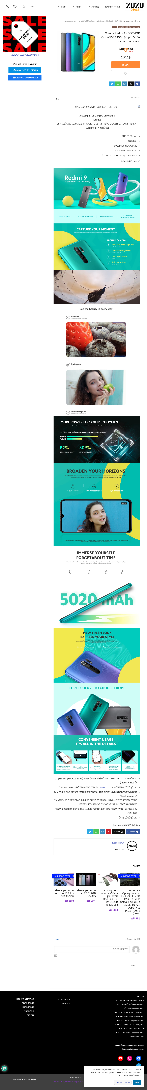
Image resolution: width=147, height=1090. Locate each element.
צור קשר (30, 1015)
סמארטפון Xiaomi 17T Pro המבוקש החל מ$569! (64, 893)
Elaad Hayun (118, 843)
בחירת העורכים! (112, 6)
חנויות (78, 6)
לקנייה (125, 64)
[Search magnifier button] (24, 7)
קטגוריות (95, 6)
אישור (137, 1082)
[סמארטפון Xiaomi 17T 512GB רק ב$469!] (86, 874)
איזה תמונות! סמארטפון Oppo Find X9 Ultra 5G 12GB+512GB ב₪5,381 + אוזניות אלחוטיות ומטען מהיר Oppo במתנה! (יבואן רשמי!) (130, 902)
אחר (114, 27)
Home (137, 21)
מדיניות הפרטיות (123, 1082)
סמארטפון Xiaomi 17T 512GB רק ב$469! (86, 893)
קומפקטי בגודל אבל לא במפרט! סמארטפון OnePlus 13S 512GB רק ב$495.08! (109, 897)
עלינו (63, 6)
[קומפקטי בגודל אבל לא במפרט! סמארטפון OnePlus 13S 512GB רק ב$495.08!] (108, 874)
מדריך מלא (105, 787)
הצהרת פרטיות (28, 1003)
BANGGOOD (123, 27)
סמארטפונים (128, 21)
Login (56, 939)
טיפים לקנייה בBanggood (125, 825)
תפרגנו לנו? (29, 1011)
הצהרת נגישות (28, 1007)
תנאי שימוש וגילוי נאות (25, 999)
